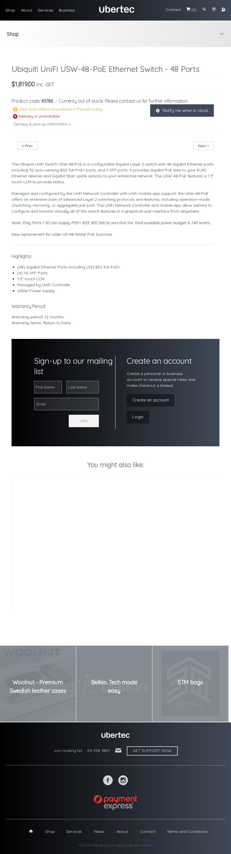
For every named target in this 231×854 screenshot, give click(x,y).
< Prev (27, 146)
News (99, 831)
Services (45, 10)
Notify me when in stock (182, 110)
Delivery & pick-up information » (41, 124)
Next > (203, 146)
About (26, 10)
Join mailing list (68, 750)
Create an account (150, 400)
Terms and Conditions (187, 831)
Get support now (152, 750)
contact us (130, 101)
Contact (173, 9)
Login (137, 417)
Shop (10, 10)
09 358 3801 (98, 750)
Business (67, 10)
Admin (147, 845)
